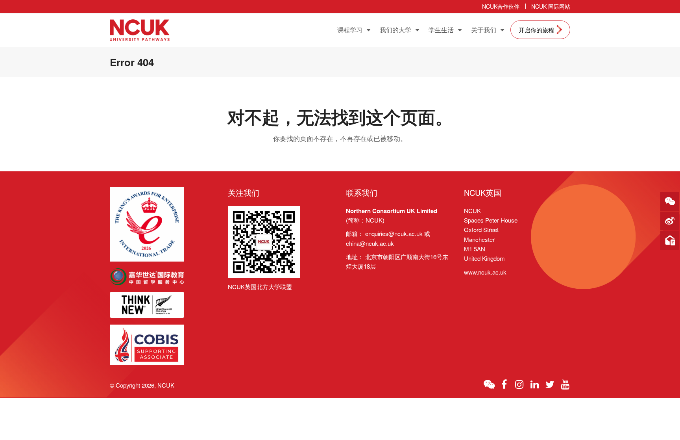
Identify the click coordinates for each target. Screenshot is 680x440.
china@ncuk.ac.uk (370, 243)
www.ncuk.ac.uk (485, 272)
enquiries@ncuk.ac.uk (394, 233)
